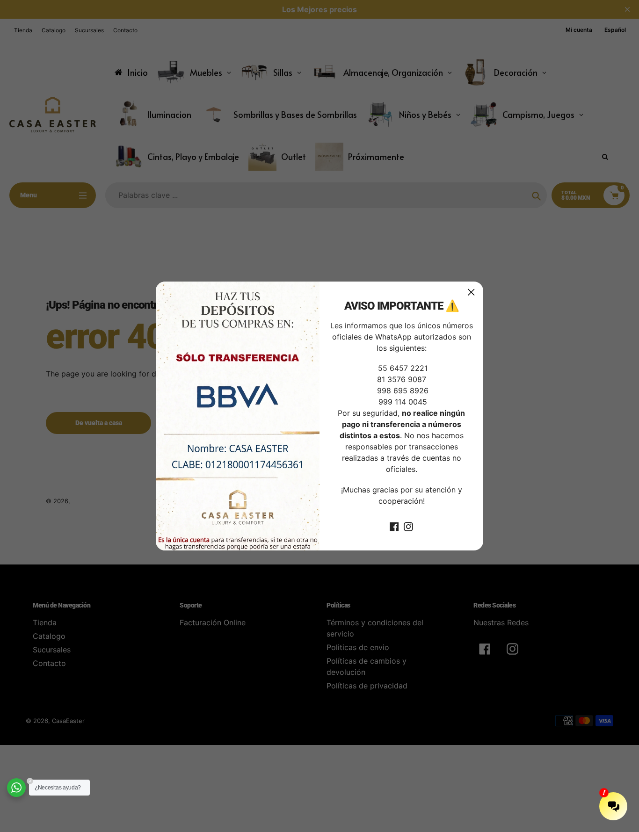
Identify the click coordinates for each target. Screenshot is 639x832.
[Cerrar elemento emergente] (471, 292)
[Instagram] (408, 526)
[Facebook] (394, 526)
